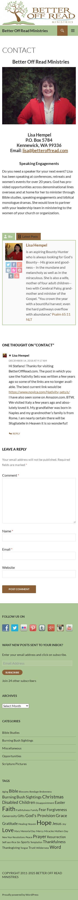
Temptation (36, 842)
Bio (10, 236)
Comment (10, 475)
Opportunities (11, 756)
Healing (22, 824)
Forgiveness (57, 809)
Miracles (49, 831)
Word (55, 847)
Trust (32, 847)
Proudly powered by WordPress (20, 894)
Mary (17, 831)
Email (7, 549)
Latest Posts (30, 236)
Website (8, 567)
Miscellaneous (11, 748)
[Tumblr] (11, 275)
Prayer (39, 836)
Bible (13, 791)
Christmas (53, 797)
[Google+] (19, 264)
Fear (42, 809)
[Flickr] (13, 270)
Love (8, 830)
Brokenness (45, 791)
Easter (60, 802)
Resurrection (56, 837)
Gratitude (10, 823)
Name (7, 531)
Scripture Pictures (14, 764)
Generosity (9, 816)
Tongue (24, 847)
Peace (29, 837)
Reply (16, 433)
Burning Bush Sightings (17, 740)
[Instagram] (8, 270)
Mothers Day (61, 831)
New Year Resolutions (13, 837)
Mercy (40, 831)
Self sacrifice (9, 842)
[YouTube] (16, 275)
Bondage (34, 791)
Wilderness (42, 847)
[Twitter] (8, 264)
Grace (61, 815)
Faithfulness (23, 810)
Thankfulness (54, 841)
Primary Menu (73, 30)
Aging (5, 791)
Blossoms (24, 791)
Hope (44, 822)
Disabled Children (18, 802)
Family (34, 810)
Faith (8, 808)
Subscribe (12, 672)
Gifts (21, 816)
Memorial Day (28, 831)
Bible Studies (11, 732)
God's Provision (40, 815)
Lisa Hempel (36, 245)
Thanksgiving (11, 847)
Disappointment (45, 803)
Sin (18, 842)
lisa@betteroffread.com (45, 150)
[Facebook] (13, 264)
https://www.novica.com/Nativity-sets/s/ (39, 392)
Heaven (32, 824)
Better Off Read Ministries (25, 30)
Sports (25, 842)
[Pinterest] (19, 270)
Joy (64, 824)
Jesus (57, 823)
